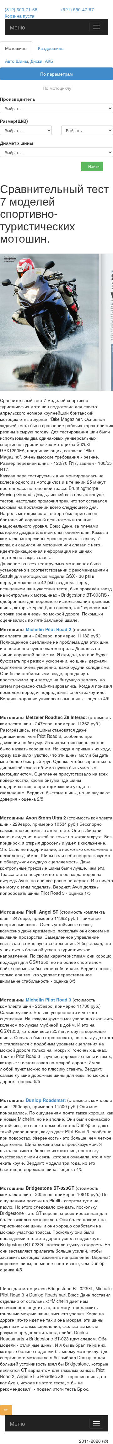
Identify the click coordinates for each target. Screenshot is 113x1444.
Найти (93, 166)
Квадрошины (51, 48)
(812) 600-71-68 (21, 9)
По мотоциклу (57, 88)
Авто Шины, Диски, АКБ (29, 61)
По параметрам (56, 74)
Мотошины (16, 48)
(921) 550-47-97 (77, 9)
